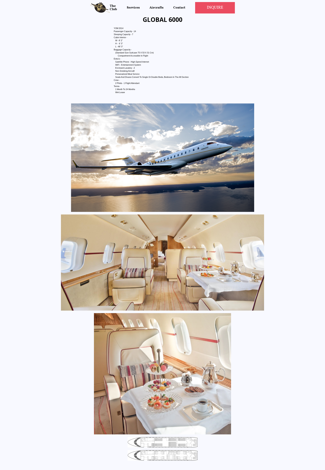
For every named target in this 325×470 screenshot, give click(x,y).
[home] (100, 7)
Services (133, 7)
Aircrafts (156, 7)
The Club (113, 7)
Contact (179, 7)
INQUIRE (215, 7)
